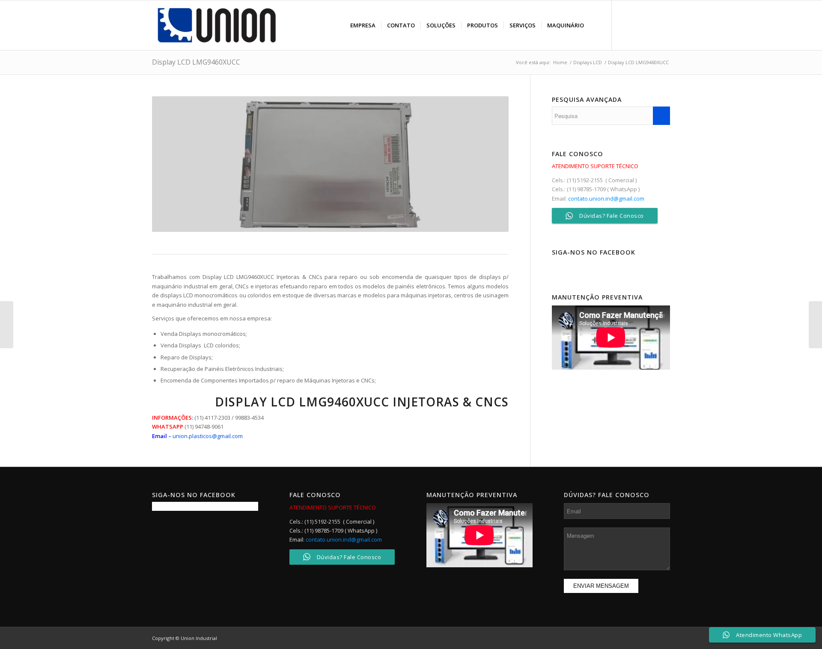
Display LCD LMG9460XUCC (196, 62)
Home (560, 62)
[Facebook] (625, 24)
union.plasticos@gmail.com (208, 436)
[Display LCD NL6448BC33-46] (815, 324)
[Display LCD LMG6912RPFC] (6, 324)
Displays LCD (587, 62)
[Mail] (650, 24)
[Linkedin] (637, 24)
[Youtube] (663, 24)
